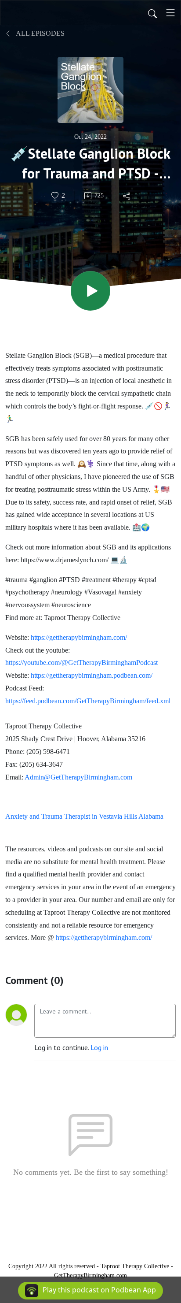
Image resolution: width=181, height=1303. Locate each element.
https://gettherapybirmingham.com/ (79, 637)
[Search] (152, 13)
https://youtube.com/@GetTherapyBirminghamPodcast (81, 662)
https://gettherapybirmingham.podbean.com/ (91, 675)
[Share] (127, 195)
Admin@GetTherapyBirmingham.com (78, 777)
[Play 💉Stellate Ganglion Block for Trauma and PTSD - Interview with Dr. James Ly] (90, 291)
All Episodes (39, 33)
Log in (99, 1047)
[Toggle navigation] (170, 12)
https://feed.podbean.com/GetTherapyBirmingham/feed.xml (87, 701)
